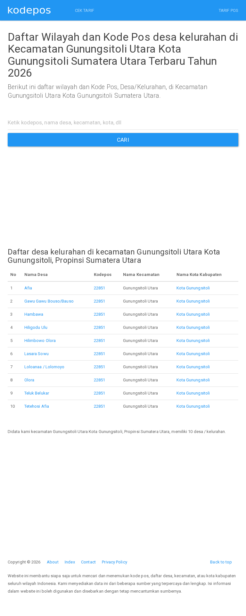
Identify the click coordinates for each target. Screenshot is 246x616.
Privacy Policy (114, 562)
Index (70, 562)
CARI (123, 140)
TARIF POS (228, 10)
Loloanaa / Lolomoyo (44, 366)
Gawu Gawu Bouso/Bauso (49, 301)
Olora (29, 380)
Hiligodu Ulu (35, 327)
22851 (99, 288)
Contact (88, 562)
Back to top (221, 562)
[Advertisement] (123, 191)
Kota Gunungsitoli (193, 288)
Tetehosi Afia (36, 406)
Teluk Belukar (36, 393)
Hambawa (34, 314)
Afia (28, 288)
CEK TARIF (84, 10)
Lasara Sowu (36, 353)
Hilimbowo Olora (40, 340)
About (53, 562)
